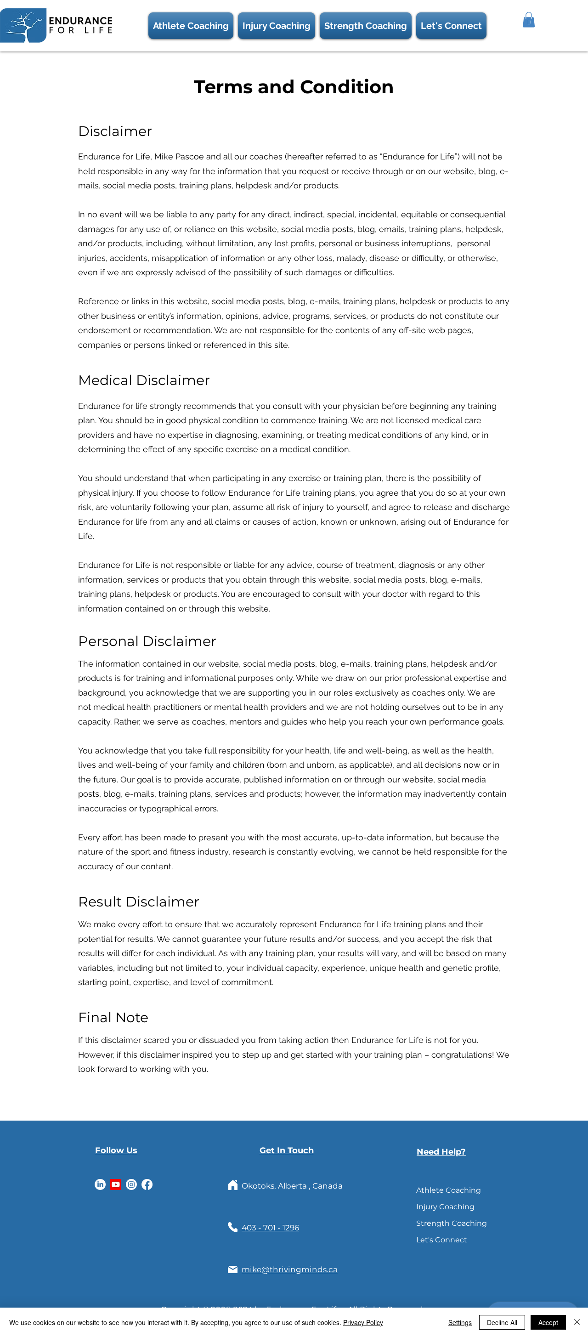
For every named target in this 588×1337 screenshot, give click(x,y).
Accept (548, 1322)
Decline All (502, 1322)
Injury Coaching (437, 1206)
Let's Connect (437, 1239)
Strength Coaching (437, 1223)
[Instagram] (131, 1184)
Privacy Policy (363, 1322)
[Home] (232, 1185)
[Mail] (232, 1269)
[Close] (576, 1322)
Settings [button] (460, 1322)
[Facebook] (147, 1184)
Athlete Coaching (437, 1190)
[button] (451, 25)
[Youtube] (115, 1184)
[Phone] (232, 1227)
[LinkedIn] (100, 1184)
